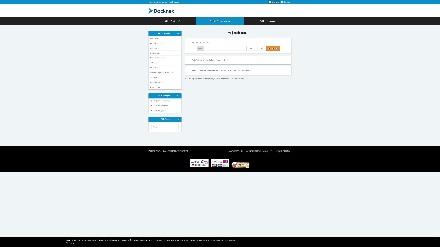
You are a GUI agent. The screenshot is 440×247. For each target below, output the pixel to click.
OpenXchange (155, 53)
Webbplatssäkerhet (157, 82)
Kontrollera (273, 48)
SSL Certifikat (155, 67)
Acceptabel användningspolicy (259, 151)
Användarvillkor (236, 151)
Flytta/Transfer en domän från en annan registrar (210, 60)
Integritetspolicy (283, 151)
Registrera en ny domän (162, 101)
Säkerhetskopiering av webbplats (162, 72)
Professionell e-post (157, 58)
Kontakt (287, 2)
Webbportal (154, 48)
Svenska (275, 2)
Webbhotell (154, 38)
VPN (151, 63)
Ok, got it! (70, 243)
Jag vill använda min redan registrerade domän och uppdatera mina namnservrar (221, 71)
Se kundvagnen (159, 110)
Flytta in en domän (160, 106)
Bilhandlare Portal (156, 43)
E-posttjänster (155, 87)
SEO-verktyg (154, 77)
